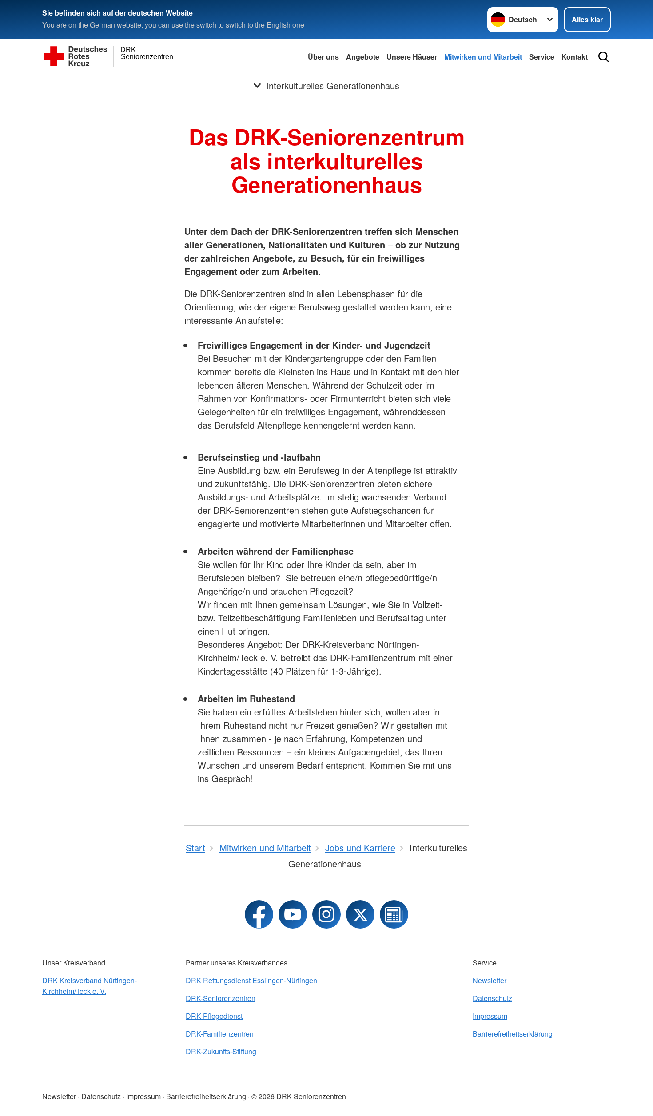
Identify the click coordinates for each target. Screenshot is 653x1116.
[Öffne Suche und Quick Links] (604, 57)
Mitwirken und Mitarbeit (483, 57)
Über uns (323, 57)
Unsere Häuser (411, 57)
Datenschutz (492, 998)
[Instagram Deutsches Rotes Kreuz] (326, 914)
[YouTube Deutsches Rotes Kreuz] (293, 914)
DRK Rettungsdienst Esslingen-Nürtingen (251, 980)
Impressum (490, 1016)
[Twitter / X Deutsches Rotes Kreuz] (360, 914)
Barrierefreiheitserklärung (513, 1034)
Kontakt (574, 57)
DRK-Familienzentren (220, 1034)
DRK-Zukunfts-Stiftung (221, 1051)
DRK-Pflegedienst (214, 1016)
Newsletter (489, 980)
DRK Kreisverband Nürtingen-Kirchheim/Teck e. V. (89, 985)
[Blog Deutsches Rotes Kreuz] (394, 914)
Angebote (362, 57)
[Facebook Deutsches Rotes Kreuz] (259, 914)
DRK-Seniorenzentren (220, 998)
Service (541, 57)
